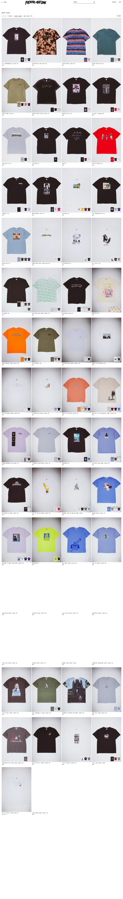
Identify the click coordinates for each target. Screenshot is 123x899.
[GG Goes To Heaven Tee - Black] (106, 90)
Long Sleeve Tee (27, 16)
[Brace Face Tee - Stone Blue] (16, 240)
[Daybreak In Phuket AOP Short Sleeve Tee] (76, 689)
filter (119, 15)
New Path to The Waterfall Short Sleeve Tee (104, 413)
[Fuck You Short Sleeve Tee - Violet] (106, 539)
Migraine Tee (35, 563)
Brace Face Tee (6, 263)
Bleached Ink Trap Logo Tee (39, 63)
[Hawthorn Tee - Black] (76, 440)
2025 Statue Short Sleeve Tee (70, 613)
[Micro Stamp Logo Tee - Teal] (106, 40)
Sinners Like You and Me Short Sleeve (72, 513)
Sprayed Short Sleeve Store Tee (40, 113)
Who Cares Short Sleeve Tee (69, 563)
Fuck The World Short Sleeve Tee (10, 413)
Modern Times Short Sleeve (69, 663)
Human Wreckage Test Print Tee (10, 463)
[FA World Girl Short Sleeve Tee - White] (46, 390)
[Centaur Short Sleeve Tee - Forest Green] (46, 639)
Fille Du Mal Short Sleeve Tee (10, 712)
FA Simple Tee (5, 313)
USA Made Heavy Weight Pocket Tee (71, 363)
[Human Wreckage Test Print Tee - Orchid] (16, 440)
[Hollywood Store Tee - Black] (76, 290)
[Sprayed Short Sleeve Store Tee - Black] (46, 90)
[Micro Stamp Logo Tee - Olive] (16, 90)
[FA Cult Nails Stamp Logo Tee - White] (16, 789)
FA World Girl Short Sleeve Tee (40, 413)
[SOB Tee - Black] (76, 140)
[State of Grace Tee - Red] (106, 140)
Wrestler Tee (95, 313)
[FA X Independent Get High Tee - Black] (16, 40)
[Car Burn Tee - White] (76, 190)
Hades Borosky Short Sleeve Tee (10, 363)
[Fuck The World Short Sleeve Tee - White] (16, 390)
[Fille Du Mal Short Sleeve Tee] (16, 689)
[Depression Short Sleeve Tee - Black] (106, 589)
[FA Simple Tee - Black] (16, 290)
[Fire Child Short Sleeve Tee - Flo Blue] (16, 639)
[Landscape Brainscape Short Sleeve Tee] (106, 639)
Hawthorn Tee (65, 463)
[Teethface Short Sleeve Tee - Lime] (46, 589)
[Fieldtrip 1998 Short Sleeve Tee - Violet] (106, 440)
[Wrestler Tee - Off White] (106, 290)
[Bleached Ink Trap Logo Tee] (46, 40)
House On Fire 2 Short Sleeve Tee (41, 762)
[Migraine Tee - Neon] (46, 539)
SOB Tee (64, 163)
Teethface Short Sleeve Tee (39, 613)
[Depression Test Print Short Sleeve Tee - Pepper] (16, 739)
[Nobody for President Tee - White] (106, 340)
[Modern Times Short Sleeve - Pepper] (76, 639)
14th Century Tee (36, 363)
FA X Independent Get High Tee (10, 63)
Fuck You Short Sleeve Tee (99, 563)
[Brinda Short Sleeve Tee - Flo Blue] (106, 490)
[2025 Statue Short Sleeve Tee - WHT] (76, 589)
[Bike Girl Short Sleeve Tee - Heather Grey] (106, 689)
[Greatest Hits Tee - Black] (76, 90)
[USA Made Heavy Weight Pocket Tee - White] (76, 340)
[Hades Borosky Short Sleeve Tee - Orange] (16, 340)
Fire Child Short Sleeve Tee (9, 663)
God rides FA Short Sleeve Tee (10, 513)
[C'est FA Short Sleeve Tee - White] (76, 739)
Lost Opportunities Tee (98, 213)
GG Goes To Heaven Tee (98, 113)
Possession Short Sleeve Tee (9, 613)
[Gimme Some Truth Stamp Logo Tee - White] (46, 240)
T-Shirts (9, 16)
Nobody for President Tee (99, 363)
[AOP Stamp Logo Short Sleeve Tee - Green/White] (46, 290)
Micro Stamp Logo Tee (98, 63)
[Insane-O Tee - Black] (16, 190)
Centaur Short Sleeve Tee (39, 663)
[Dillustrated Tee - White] (76, 240)
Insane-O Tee (5, 213)
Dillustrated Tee (66, 263)
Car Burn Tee (65, 213)
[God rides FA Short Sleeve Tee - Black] (16, 490)
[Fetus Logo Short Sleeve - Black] (106, 739)
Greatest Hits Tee (67, 113)
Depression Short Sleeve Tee (99, 613)
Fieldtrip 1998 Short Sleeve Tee (101, 463)
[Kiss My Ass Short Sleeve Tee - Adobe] (76, 390)
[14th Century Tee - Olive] (46, 340)
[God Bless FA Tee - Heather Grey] (16, 140)
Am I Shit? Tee (96, 263)
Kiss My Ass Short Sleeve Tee (70, 413)
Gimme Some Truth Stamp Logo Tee (41, 263)
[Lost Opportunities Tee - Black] (106, 190)
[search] (94, 2)
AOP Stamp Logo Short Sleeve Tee (41, 313)
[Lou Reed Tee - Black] (46, 140)
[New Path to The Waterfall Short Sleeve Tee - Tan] (106, 390)
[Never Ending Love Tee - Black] (46, 190)
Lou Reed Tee (35, 163)
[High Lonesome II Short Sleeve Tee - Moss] (46, 689)
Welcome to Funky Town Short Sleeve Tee (13, 563)
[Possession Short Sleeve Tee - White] (16, 589)
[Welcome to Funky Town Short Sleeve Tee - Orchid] (16, 539)
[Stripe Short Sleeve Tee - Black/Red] (76, 40)
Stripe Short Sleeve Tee (68, 63)
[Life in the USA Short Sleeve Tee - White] (46, 490)
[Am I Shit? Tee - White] (106, 240)
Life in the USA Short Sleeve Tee (41, 513)
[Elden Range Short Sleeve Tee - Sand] (46, 789)
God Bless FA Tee (6, 163)
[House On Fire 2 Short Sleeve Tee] (46, 739)
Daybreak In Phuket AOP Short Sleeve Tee (73, 712)
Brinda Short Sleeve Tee (98, 513)
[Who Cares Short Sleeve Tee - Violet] (76, 539)
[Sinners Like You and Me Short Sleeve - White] (76, 490)
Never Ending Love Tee (38, 213)
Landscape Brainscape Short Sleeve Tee (102, 663)
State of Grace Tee (97, 163)
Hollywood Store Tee (67, 313)
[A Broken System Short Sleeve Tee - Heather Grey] (46, 440)
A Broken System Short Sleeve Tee (41, 463)
